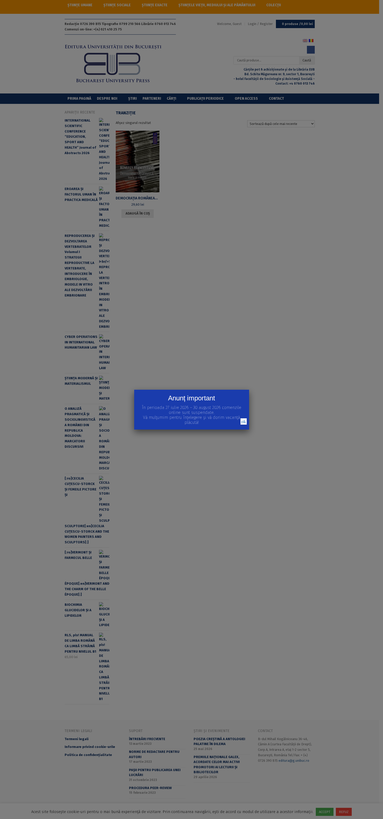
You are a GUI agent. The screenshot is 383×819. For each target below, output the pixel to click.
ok (243, 421)
